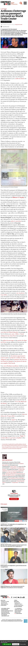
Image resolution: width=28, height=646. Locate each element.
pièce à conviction (16, 221)
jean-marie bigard (6, 445)
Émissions (16, 601)
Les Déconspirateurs (18, 605)
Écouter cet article (6, 21)
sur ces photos (20, 293)
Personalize (16, 644)
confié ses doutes (19, 78)
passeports (19, 445)
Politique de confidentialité (5, 615)
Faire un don (19, 613)
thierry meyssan (20, 447)
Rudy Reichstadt (18, 24)
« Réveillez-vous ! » (18, 604)
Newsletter (17, 612)
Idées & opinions (4, 604)
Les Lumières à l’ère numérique (16, 478)
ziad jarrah (19, 448)
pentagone (24, 445)
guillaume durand (22, 444)
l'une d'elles (4, 295)
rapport (13, 419)
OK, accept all (7, 644)
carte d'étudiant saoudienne (11, 366)
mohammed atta (13, 445)
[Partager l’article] (2, 25)
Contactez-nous (18, 609)
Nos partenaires (5, 612)
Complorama (15, 482)
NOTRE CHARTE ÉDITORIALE (7, 610)
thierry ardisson (12, 447)
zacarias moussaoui (12, 448)
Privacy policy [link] (23, 644)
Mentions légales (5, 613)
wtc (7, 448)
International (4, 602)
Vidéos (15, 600)
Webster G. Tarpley (18, 197)
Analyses (3, 600)
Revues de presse (18, 606)
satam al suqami (5, 447)
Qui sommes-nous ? (5, 608)
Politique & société (5, 601)
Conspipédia (3, 605)
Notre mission (4, 609)
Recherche (18, 608)
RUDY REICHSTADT (7, 460)
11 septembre (5, 444)
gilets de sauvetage (8, 340)
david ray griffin (15, 444)
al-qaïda (9, 444)
